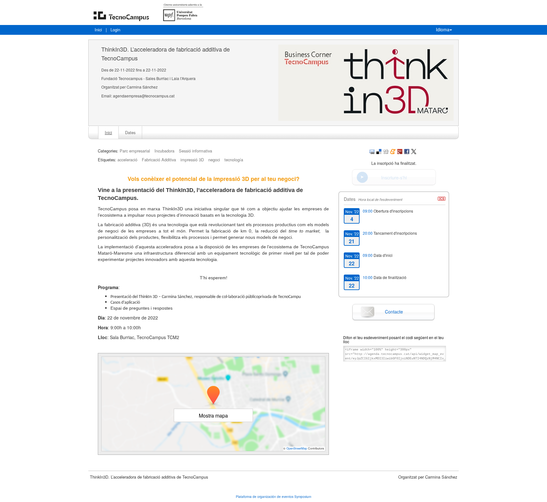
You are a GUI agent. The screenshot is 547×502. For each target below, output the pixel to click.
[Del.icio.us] (378, 151)
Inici (98, 30)
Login (115, 30)
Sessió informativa (195, 151)
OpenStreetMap (296, 448)
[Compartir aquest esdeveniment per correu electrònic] (371, 151)
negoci (214, 160)
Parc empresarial (135, 151)
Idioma (443, 29)
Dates (130, 132)
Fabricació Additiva (159, 160)
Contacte (394, 311)
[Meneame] (392, 151)
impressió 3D (192, 160)
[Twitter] (413, 151)
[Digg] (385, 151)
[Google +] (399, 151)
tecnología (233, 160)
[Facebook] (406, 151)
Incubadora (164, 151)
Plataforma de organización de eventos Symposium (273, 496)
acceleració (127, 160)
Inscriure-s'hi (394, 177)
